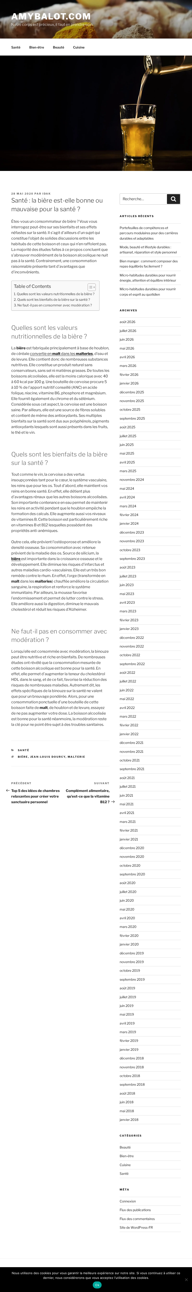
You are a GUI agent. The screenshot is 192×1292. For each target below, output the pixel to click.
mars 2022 (128, 716)
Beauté (58, 47)
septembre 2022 (132, 664)
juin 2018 (126, 1102)
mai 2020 (127, 909)
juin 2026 (127, 339)
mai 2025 (127, 453)
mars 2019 (128, 1032)
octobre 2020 (130, 865)
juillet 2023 (128, 576)
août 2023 (127, 567)
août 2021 (127, 778)
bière (23, 756)
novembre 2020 (132, 857)
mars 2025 (128, 471)
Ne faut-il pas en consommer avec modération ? (54, 305)
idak (46, 193)
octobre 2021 (130, 760)
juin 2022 (126, 690)
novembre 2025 (132, 401)
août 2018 (127, 1093)
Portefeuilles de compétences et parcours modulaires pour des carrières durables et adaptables (149, 233)
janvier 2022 (129, 734)
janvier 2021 (129, 839)
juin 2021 (126, 795)
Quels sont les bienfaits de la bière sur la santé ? (53, 300)
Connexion (128, 1201)
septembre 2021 (132, 769)
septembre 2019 (132, 979)
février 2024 (129, 515)
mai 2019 (127, 1014)
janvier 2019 (129, 1049)
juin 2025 (127, 445)
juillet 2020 (128, 892)
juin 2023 (127, 585)
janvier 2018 (129, 1120)
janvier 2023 (129, 629)
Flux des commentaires (137, 1219)
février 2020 (129, 936)
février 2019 (129, 1041)
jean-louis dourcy (48, 756)
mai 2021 (127, 804)
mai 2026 (127, 348)
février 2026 (129, 375)
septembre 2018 (132, 1084)
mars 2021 (128, 822)
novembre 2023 (132, 541)
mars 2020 (128, 927)
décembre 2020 (132, 848)
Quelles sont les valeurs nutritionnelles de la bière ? (56, 294)
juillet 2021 (128, 786)
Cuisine (79, 47)
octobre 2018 (130, 1076)
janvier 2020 (129, 944)
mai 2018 (127, 1111)
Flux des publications (135, 1210)
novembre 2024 (132, 480)
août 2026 (127, 322)
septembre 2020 (132, 874)
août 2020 (128, 883)
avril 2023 (127, 602)
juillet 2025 (128, 436)
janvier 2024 (129, 523)
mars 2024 (128, 506)
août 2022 (127, 672)
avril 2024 (127, 497)
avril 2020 (127, 918)
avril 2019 (127, 1023)
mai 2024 (127, 488)
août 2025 (127, 427)
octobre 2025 (130, 409)
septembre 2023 (132, 559)
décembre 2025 (132, 392)
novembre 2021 (132, 751)
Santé (15, 47)
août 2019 (127, 988)
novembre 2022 (132, 646)
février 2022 (129, 725)
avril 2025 (127, 462)
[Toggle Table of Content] (89, 287)
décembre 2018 (132, 1058)
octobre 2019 (130, 970)
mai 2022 (127, 699)
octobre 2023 (130, 550)
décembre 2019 (132, 953)
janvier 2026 (129, 383)
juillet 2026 (128, 331)
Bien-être (36, 47)
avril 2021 (127, 813)
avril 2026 (127, 357)
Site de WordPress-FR (136, 1227)
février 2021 (129, 830)
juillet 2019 (128, 997)
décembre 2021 (132, 743)
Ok (97, 1285)
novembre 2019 (132, 962)
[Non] (186, 1279)
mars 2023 (128, 611)
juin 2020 (127, 900)
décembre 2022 (132, 638)
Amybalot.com (51, 16)
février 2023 (129, 620)
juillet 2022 (128, 681)
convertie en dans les (61, 353)
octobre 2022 (130, 655)
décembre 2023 (132, 532)
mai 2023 (127, 594)
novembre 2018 (132, 1067)
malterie (76, 756)
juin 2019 (126, 1006)
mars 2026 (128, 366)
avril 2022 (127, 708)
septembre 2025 (132, 418)
